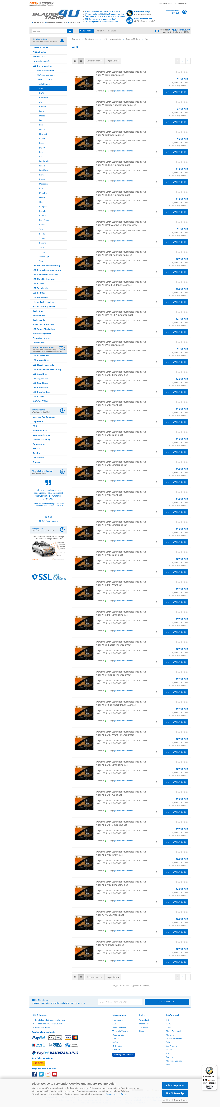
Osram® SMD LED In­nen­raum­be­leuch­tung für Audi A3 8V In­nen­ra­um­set (121, 343)
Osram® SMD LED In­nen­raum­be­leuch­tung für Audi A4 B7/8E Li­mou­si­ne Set (121, 523)
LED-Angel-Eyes (40, 374)
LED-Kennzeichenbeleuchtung (47, 270)
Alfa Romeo (44, 84)
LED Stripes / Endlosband (44, 329)
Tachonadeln (39, 315)
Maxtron (170, 1034)
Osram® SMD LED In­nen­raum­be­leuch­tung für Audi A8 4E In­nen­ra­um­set (121, 943)
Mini (41, 188)
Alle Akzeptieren (175, 1085)
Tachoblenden (39, 320)
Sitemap (36, 462)
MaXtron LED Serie (45, 70)
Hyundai (43, 134)
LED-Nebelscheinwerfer (44, 365)
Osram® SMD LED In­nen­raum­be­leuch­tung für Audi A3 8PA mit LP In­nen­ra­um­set (121, 313)
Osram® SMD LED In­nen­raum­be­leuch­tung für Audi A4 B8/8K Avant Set (121, 583)
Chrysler (43, 102)
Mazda (42, 179)
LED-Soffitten (39, 292)
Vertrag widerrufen (42, 435)
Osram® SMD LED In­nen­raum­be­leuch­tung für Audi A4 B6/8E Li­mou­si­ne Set (121, 463)
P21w (168, 1023)
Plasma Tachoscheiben (43, 301)
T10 (167, 1053)
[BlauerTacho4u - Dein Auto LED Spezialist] (56, 15)
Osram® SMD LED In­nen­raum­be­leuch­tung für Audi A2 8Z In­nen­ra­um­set (121, 133)
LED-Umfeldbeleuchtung (44, 279)
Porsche (43, 211)
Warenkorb (144, 1020)
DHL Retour (38, 457)
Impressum (38, 421)
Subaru (42, 242)
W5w (168, 1064)
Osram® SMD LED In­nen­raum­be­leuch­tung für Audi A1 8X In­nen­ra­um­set (121, 73)
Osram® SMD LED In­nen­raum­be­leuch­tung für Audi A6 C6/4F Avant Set (121, 793)
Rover (41, 224)
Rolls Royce (44, 220)
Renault (42, 215)
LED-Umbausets (40, 297)
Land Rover (44, 170)
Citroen (42, 106)
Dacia (41, 111)
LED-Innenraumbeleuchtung (46, 265)
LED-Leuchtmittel (41, 355)
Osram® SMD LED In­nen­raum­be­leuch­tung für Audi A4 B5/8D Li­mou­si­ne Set (121, 373)
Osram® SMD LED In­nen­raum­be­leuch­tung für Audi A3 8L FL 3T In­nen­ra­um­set (121, 163)
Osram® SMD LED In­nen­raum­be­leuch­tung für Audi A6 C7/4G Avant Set (121, 853)
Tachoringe (38, 310)
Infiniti (42, 138)
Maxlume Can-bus (174, 1060)
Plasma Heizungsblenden (44, 306)
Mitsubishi (43, 193)
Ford (41, 124)
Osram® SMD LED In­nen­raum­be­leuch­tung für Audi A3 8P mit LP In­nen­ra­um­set (121, 283)
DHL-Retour (117, 1046)
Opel (41, 202)
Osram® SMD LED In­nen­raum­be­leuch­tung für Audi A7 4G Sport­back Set (121, 913)
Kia (40, 156)
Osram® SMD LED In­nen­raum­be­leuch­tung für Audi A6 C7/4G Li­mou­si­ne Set (121, 883)
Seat (41, 229)
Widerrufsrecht (40, 430)
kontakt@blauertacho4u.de (53, 1020)
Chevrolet (43, 97)
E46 (167, 1020)
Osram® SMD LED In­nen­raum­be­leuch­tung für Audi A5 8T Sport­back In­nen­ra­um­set (121, 703)
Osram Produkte (40, 47)
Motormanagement (42, 333)
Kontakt (112, 30)
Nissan (42, 197)
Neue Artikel (87, 30)
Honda (42, 129)
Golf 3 (168, 1027)
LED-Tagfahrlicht (40, 288)
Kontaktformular (42, 1027)
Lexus (41, 174)
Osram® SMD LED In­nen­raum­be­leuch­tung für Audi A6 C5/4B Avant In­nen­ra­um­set (121, 733)
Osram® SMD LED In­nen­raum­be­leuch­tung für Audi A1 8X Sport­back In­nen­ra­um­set (121, 103)
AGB (35, 425)
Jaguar (42, 147)
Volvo (41, 261)
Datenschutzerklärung (116, 1094)
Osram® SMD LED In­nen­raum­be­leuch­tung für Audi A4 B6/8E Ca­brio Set (121, 433)
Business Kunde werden (44, 416)
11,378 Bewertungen (48, 521)
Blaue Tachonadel (174, 1031)
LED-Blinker (38, 283)
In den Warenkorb (175, 92)
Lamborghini (45, 161)
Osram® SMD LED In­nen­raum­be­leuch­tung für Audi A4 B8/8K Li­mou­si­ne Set (121, 613)
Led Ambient (171, 1046)
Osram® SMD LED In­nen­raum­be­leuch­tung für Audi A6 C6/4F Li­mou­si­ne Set (121, 823)
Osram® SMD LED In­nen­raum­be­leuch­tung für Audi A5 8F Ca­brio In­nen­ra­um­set (121, 643)
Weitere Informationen (175, 1100)
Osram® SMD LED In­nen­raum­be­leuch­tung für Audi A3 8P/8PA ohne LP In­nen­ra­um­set (121, 223)
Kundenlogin (166, 3)
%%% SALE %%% (40, 401)
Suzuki (42, 247)
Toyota (42, 251)
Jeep (41, 152)
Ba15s (169, 1049)
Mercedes (43, 183)
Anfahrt (100, 30)
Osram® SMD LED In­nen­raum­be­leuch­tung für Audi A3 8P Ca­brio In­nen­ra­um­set (121, 253)
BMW (41, 93)
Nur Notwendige (175, 1093)
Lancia (42, 165)
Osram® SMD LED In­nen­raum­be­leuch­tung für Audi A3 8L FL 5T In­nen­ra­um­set (121, 193)
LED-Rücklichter (40, 387)
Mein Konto (144, 1023)
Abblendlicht (38, 56)
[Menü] (215, 1067)
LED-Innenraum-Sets (43, 66)
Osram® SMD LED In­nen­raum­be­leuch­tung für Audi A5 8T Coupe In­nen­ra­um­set (121, 673)
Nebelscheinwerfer (41, 61)
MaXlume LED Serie (46, 75)
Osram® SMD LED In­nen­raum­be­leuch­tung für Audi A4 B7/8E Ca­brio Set (121, 553)
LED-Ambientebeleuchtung (45, 274)
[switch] (209, 1087)
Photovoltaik (38, 342)
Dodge (42, 115)
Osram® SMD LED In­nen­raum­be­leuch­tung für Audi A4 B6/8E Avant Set (121, 403)
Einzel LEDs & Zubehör (43, 324)
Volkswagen (44, 256)
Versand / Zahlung (41, 439)
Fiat (41, 120)
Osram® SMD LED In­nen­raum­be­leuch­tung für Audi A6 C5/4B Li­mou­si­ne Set (121, 763)
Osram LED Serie (44, 79)
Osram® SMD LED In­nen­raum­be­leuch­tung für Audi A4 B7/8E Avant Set (121, 493)
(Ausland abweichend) (123, 91)
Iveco (41, 143)
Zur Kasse (143, 1027)
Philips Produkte (40, 52)
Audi (41, 88)
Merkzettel (182, 3)
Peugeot (43, 206)
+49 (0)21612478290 (52, 1023)
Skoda (42, 233)
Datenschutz (39, 444)
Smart (42, 238)
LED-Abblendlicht (41, 360)
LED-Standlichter (41, 383)
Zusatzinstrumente (42, 338)
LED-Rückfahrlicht (41, 392)
